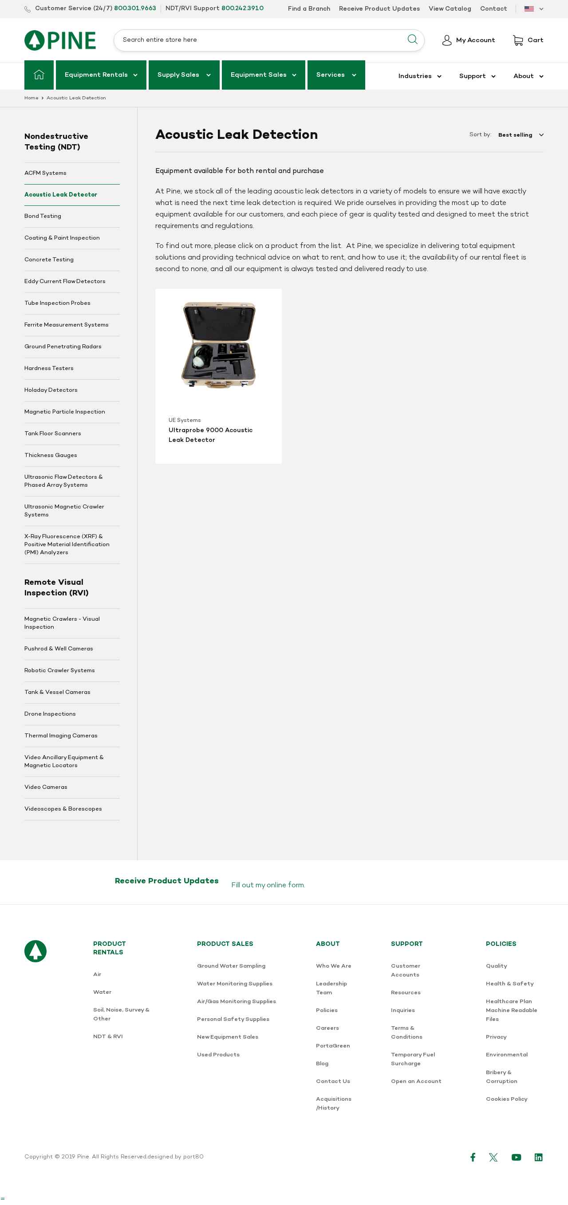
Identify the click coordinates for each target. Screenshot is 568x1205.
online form (285, 885)
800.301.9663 (135, 8)
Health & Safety (510, 984)
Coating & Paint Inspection (62, 238)
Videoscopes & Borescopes (63, 809)
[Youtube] (516, 1157)
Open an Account (416, 1081)
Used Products (218, 1055)
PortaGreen (333, 1046)
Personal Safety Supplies (233, 1019)
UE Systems (185, 420)
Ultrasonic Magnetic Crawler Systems (64, 511)
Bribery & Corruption (501, 1077)
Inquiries (403, 1010)
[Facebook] (473, 1157)
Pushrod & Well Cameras (58, 649)
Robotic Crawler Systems (59, 671)
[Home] (39, 75)
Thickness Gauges (50, 456)
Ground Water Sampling (231, 966)
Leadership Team (331, 988)
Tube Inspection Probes (57, 303)
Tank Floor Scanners (52, 434)
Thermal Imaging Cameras (61, 736)
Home (31, 98)
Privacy (496, 1037)
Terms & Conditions (406, 1032)
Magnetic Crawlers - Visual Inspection (62, 623)
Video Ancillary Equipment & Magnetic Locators (64, 762)
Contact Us (333, 1081)
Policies (327, 1010)
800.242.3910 (242, 8)
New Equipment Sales (227, 1037)
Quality (496, 966)
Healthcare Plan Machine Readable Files (511, 1010)
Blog (322, 1063)
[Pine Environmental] (60, 40)
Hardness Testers (49, 369)
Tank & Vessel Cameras (57, 693)
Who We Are (333, 966)
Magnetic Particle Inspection (64, 412)
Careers (327, 1028)
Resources (406, 992)
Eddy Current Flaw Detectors (65, 282)
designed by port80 (175, 1157)
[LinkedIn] (539, 1157)
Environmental (507, 1055)
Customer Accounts (405, 970)
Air (97, 974)
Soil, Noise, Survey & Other (121, 1014)
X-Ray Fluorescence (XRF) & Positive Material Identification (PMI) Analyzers (67, 545)
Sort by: (480, 135)
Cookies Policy (507, 1099)
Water (102, 992)
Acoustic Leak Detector (60, 195)
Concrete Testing (49, 260)
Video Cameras (45, 788)
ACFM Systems (45, 173)
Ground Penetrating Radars (63, 347)
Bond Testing (42, 217)
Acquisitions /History (333, 1103)
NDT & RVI (108, 1036)
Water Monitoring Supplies (234, 984)
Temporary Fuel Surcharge (413, 1059)
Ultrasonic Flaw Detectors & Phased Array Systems (63, 481)
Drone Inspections (50, 714)
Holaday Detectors (51, 390)
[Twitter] (493, 1157)
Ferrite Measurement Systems (66, 325)
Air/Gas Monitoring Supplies (236, 1001)
